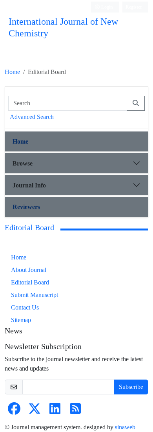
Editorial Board (30, 282)
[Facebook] (14, 411)
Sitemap (21, 320)
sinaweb (125, 427)
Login (106, 7)
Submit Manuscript (34, 295)
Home (12, 72)
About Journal (28, 270)
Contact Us (25, 307)
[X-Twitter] (34, 411)
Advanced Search (32, 117)
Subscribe (131, 387)
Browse (23, 163)
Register (134, 7)
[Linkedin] (55, 411)
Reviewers (26, 207)
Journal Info (29, 185)
